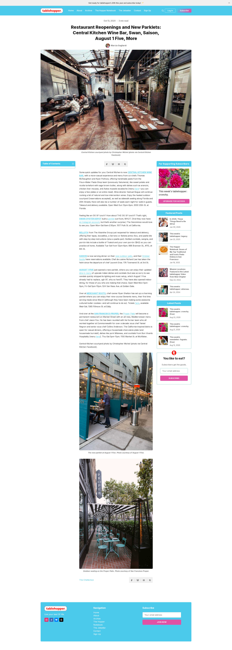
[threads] (61, 620)
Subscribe (184, 11)
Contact (137, 10)
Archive (88, 10)
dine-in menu (85, 273)
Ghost (122, 646)
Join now (162, 622)
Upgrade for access (174, 201)
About (79, 10)
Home (71, 10)
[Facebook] (51, 620)
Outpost (129, 646)
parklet (111, 219)
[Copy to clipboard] (125, 164)
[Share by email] (119, 164)
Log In (170, 11)
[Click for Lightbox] (116, 401)
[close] (229, 3)
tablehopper (101, 646)
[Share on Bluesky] (113, 164)
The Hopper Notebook (105, 10)
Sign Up (147, 10)
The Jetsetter (125, 10)
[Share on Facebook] (106, 164)
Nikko (139, 646)
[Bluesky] (56, 620)
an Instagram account (89, 222)
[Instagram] (46, 620)
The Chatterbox (86, 580)
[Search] (163, 11)
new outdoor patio (123, 256)
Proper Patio (129, 313)
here (137, 189)
